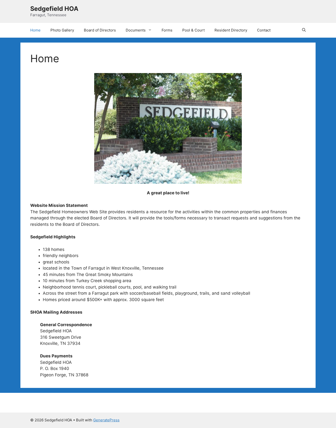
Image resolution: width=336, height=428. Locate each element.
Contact (264, 30)
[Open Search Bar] (304, 30)
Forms (167, 30)
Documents (136, 30)
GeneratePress (106, 420)
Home (35, 30)
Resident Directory (230, 30)
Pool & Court (193, 30)
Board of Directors (100, 30)
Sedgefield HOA (54, 8)
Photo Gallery (62, 30)
